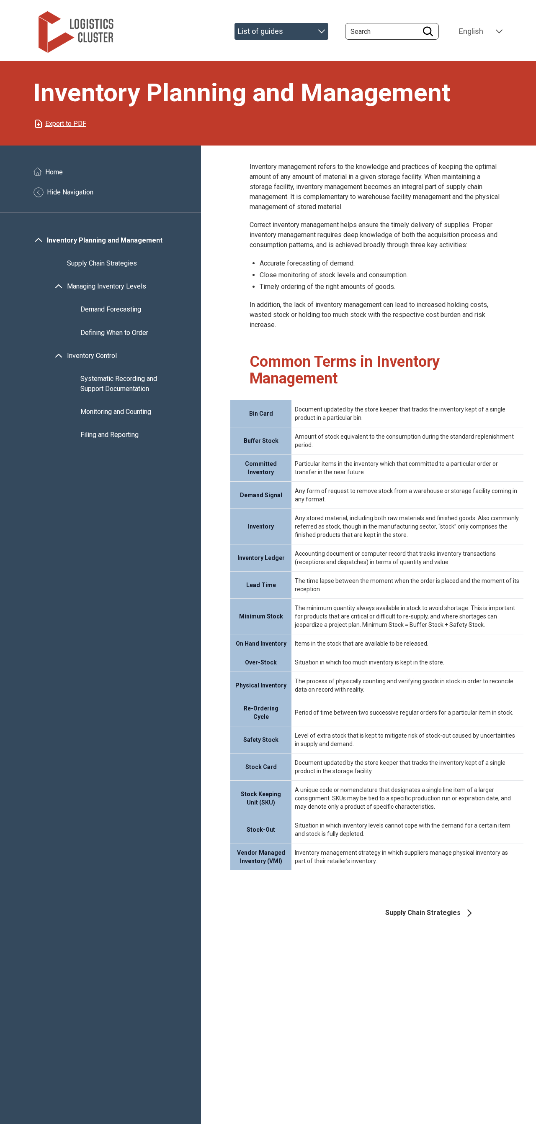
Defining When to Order (114, 333)
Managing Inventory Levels (106, 286)
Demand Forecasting (110, 310)
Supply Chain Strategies (102, 263)
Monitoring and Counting (115, 412)
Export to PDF (65, 124)
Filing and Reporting (109, 435)
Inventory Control (92, 356)
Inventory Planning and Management (104, 240)
